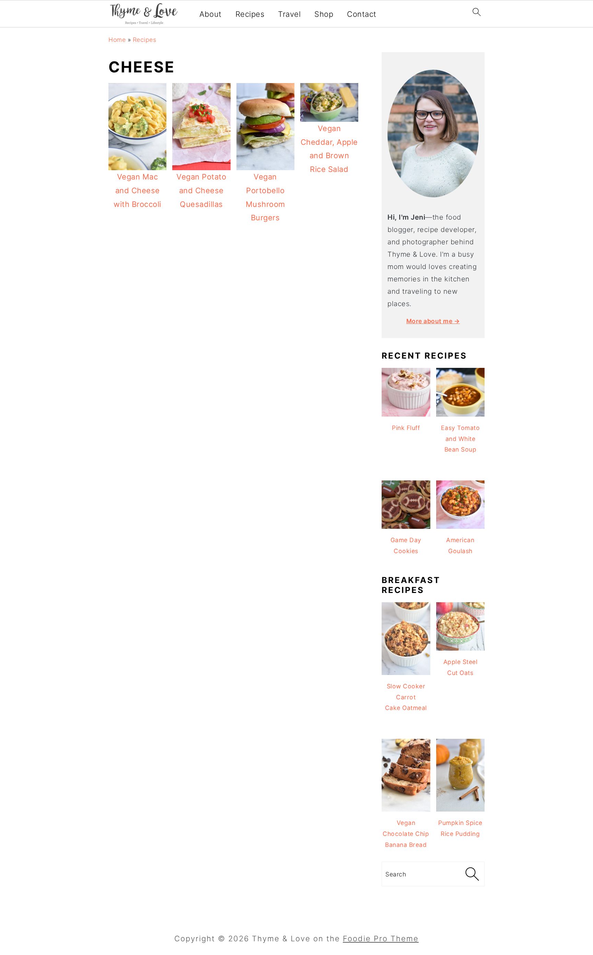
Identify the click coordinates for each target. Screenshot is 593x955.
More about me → (433, 321)
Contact (361, 14)
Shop (323, 14)
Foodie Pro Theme (381, 938)
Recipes (250, 14)
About (210, 14)
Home (117, 39)
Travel (289, 14)
